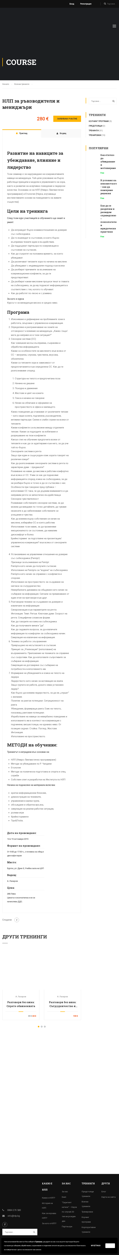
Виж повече (20, 971)
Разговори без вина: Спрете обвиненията (21, 1004)
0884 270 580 (14, 1210)
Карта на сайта (108, 1197)
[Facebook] (16, 920)
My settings (95, 1245)
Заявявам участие (67, 119)
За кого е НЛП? (49, 1223)
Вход (72, 4)
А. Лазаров (20, 996)
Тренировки (95, 135)
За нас (65, 1191)
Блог (103, 1191)
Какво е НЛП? (48, 1198)
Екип (64, 1197)
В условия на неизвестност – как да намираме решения (108, 187)
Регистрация (85, 4)
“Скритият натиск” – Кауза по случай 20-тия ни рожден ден (69, 1211)
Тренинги (94, 130)
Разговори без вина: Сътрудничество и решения (62, 1004)
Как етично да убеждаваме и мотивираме (108, 162)
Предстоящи (95, 126)
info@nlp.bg (14, 1215)
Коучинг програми (99, 121)
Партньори (67, 1226)
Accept (110, 1245)
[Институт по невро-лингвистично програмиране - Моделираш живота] (23, 27)
